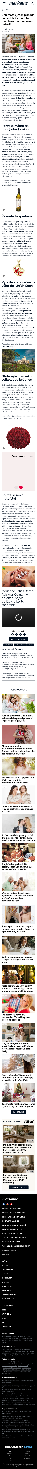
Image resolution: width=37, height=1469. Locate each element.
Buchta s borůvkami (19, 1371)
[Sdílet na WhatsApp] (24, 634)
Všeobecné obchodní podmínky (16, 1246)
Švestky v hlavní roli (20, 1362)
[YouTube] (11, 1204)
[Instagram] (7, 1204)
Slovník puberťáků (17, 1336)
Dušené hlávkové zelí (8, 1362)
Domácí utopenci (26, 1369)
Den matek (8, 644)
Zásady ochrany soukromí (14, 1238)
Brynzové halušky (7, 1371)
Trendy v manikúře (7, 1349)
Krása (5, 1265)
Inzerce (5, 1254)
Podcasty (6, 1290)
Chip (4, 1318)
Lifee (4, 1322)
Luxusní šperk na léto (23, 1355)
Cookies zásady (9, 1250)
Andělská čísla (7, 1338)
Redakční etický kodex (12, 1233)
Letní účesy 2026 (11, 1355)
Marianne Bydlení (17, 1187)
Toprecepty (7, 1327)
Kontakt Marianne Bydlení (14, 1225)
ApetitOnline (8, 1306)
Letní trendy (23, 1340)
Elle (4, 1310)
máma (30, 644)
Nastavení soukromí (11, 1242)
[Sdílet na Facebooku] (12, 634)
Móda (4, 1261)
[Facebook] (3, 1204)
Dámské (26, 1453)
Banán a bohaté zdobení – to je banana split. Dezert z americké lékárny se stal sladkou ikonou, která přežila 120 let (18, 1431)
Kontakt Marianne (10, 1221)
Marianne (27, 1451)
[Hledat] (33, 3)
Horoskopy (7, 1286)
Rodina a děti (11, 9)
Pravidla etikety (6, 1336)
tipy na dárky (20, 644)
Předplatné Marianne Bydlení (15, 1213)
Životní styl (7, 1270)
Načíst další (18, 1112)
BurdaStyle (27, 1455)
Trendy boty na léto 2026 (17, 1353)
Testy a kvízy (27, 1336)
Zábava (5, 1274)
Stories (5, 1282)
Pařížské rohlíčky (26, 1368)
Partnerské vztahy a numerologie (12, 1351)
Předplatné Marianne (11, 1209)
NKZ (10, 1455)
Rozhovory (7, 1278)
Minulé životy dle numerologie (22, 1349)
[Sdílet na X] (16, 634)
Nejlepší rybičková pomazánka (11, 1369)
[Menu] (4, 3)
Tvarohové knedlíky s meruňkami (12, 1368)
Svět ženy (6, 1314)
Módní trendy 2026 (14, 1340)
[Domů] (18, 3)
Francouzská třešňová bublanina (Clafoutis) (14, 1364)
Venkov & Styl (8, 1299)
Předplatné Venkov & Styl (13, 1217)
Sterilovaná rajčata (23, 1366)
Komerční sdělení (8, 29)
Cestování (15, 1338)
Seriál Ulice (25, 1351)
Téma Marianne (9, 1295)
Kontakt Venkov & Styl (12, 1229)
